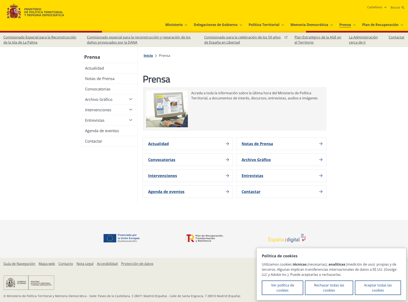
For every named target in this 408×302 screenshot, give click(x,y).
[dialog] (331, 274)
